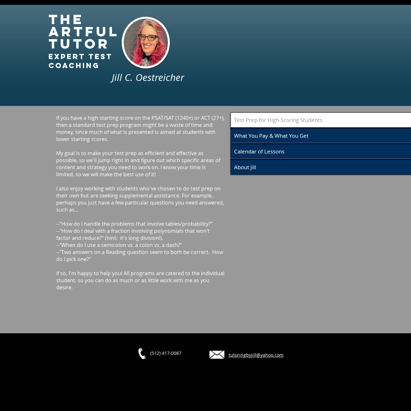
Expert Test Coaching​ (80, 61)
